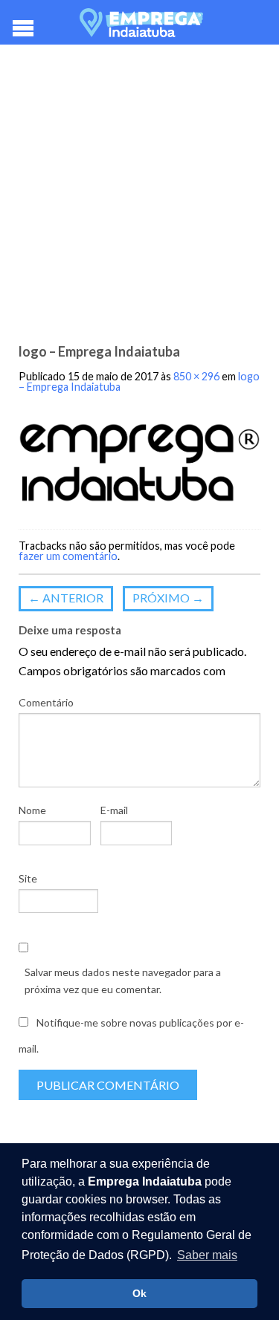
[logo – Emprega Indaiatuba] (139, 462)
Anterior (65, 598)
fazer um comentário (68, 556)
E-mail (114, 810)
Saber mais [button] (207, 1255)
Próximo (168, 598)
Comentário (46, 702)
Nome (32, 810)
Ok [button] (139, 1293)
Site (28, 878)
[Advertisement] (139, 198)
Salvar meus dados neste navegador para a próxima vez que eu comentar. (123, 980)
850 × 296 (196, 376)
